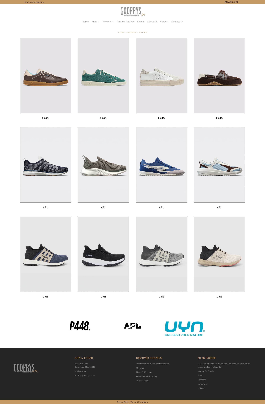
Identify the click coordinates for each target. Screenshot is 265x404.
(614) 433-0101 (231, 2)
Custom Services (125, 22)
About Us (152, 22)
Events (140, 22)
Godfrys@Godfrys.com (85, 375)
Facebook (202, 380)
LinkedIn (201, 388)
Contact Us (177, 22)
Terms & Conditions (139, 402)
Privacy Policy (123, 402)
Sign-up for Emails (206, 371)
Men (94, 22)
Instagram (202, 384)
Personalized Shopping (146, 376)
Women (106, 22)
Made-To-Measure (144, 372)
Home (85, 22)
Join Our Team (142, 381)
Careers (164, 22)
